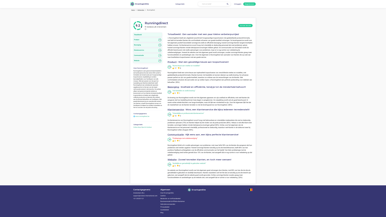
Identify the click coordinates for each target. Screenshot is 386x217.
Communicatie (176, 134)
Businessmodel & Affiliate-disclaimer (172, 201)
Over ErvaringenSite (167, 193)
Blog (161, 212)
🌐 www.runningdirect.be (141, 116)
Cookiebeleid (164, 210)
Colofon (163, 196)
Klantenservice (176, 109)
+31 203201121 (138, 198)
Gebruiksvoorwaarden (167, 204)
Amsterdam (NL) (138, 193)
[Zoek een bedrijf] (227, 4)
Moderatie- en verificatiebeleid (170, 198)
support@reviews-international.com (145, 196)
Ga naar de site (245, 25)
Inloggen (237, 4)
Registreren (249, 4)
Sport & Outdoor (147, 127)
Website (172, 159)
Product (172, 62)
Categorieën (180, 4)
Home (133, 10)
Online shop (141, 10)
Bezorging (173, 87)
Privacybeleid (164, 207)
